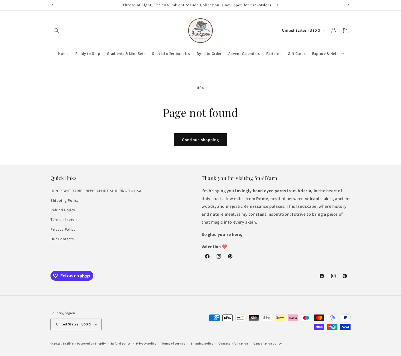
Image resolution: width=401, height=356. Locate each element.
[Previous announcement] (52, 5)
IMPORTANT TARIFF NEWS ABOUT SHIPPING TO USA (96, 190)
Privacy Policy (63, 229)
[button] (56, 31)
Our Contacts (62, 238)
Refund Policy (62, 209)
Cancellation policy (267, 343)
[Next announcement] (349, 5)
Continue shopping (200, 139)
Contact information (233, 343)
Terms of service (65, 219)
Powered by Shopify (91, 343)
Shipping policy (202, 343)
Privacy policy (146, 343)
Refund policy (121, 343)
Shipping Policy (64, 200)
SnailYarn (69, 343)
